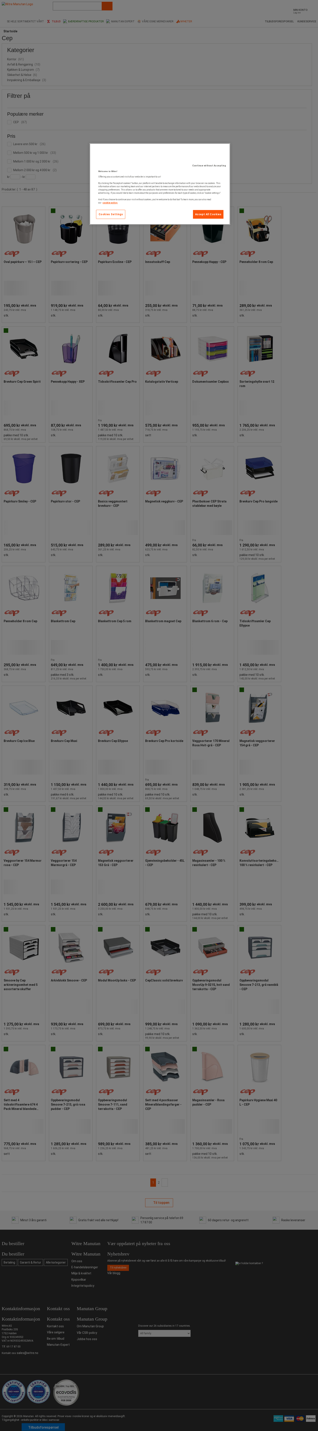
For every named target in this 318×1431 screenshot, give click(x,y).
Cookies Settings (111, 214)
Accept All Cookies (208, 214)
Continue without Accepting (209, 165)
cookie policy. (110, 203)
